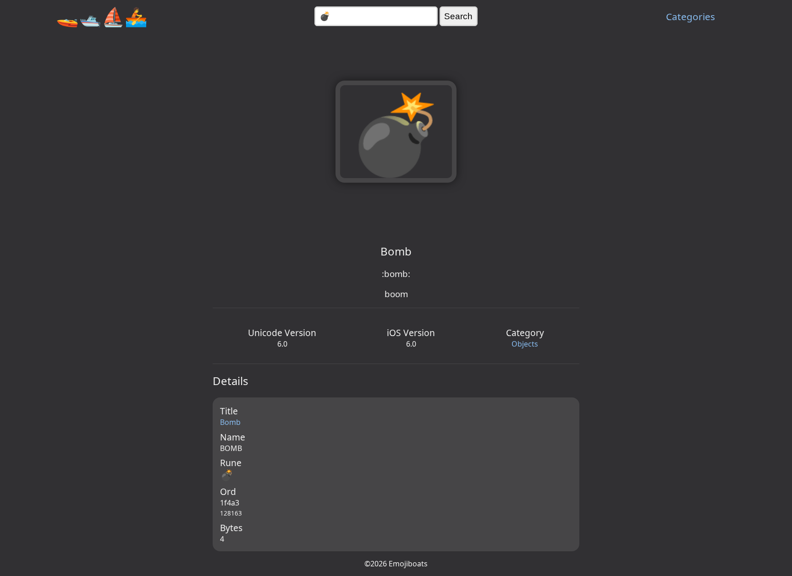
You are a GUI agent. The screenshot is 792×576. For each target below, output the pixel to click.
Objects (525, 344)
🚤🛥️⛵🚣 (102, 16)
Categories (690, 16)
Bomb (230, 422)
